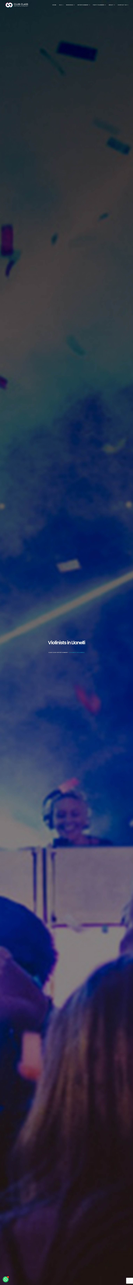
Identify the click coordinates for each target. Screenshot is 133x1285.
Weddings (70, 5)
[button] (6, 1279)
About (111, 5)
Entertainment (83, 5)
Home (54, 5)
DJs (60, 5)
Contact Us (122, 5)
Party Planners (99, 5)
